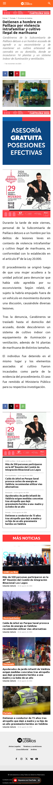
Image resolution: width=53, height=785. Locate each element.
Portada (12, 18)
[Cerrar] (39, 780)
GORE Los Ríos (10, 461)
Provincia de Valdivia (25, 18)
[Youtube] (36, 759)
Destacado (8, 492)
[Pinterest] (17, 73)
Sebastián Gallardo (9, 586)
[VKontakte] (31, 759)
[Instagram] (21, 759)
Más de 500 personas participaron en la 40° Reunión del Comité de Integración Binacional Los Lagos (23, 467)
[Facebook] (5, 73)
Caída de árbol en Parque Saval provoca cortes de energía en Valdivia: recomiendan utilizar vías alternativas (23, 482)
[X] (11, 73)
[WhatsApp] (22, 73)
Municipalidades (10, 475)
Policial (5, 18)
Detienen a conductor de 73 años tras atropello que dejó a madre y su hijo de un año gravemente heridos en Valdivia (23, 519)
